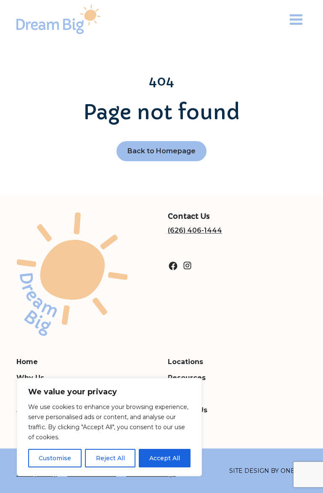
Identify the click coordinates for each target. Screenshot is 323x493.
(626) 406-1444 (195, 230)
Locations (185, 362)
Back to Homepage (161, 151)
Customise (55, 458)
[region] (109, 427)
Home (27, 362)
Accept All (164, 458)
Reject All (110, 458)
